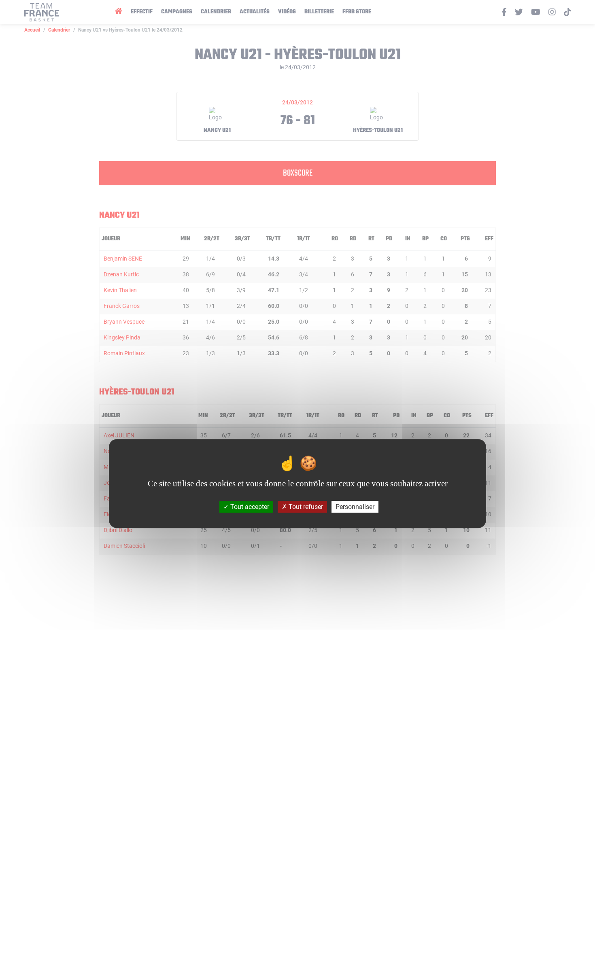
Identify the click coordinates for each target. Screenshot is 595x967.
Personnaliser (355, 507)
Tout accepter (249, 507)
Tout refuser (305, 507)
